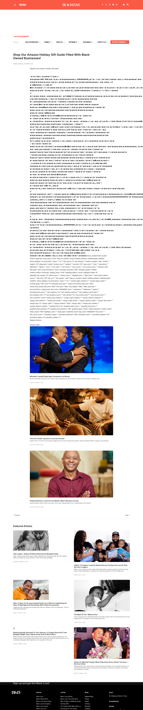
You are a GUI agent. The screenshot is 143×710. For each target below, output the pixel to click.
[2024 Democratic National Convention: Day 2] (71, 327)
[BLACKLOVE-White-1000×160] (71, 4)
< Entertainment (21, 36)
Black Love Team (34, 382)
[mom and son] (102, 581)
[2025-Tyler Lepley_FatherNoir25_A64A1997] (31, 531)
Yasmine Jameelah (18, 63)
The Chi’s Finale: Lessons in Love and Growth (47, 439)
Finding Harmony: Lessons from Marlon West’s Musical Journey (54, 501)
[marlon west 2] (71, 451)
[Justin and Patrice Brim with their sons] (102, 531)
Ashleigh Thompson (18, 561)
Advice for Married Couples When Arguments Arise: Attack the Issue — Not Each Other (101, 663)
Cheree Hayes (77, 574)
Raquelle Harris (17, 643)
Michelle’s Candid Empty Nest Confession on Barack (50, 376)
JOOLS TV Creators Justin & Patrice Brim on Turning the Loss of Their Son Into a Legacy (101, 566)
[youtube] (113, 4)
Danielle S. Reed (17, 612)
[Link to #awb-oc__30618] (128, 5)
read (22, 4)
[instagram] (109, 4)
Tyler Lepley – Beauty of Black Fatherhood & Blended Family (35, 554)
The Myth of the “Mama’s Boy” (86, 615)
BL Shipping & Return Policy (118, 696)
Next (127, 515)
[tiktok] (116, 4)
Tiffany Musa (77, 622)
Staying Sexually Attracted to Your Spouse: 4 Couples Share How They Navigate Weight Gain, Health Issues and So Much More (40, 633)
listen (63, 692)
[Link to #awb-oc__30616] (15, 5)
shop (111, 692)
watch (38, 692)
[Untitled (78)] (14, 628)
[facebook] (102, 4)
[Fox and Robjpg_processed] (31, 581)
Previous (17, 515)
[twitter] (106, 4)
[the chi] (71, 389)
